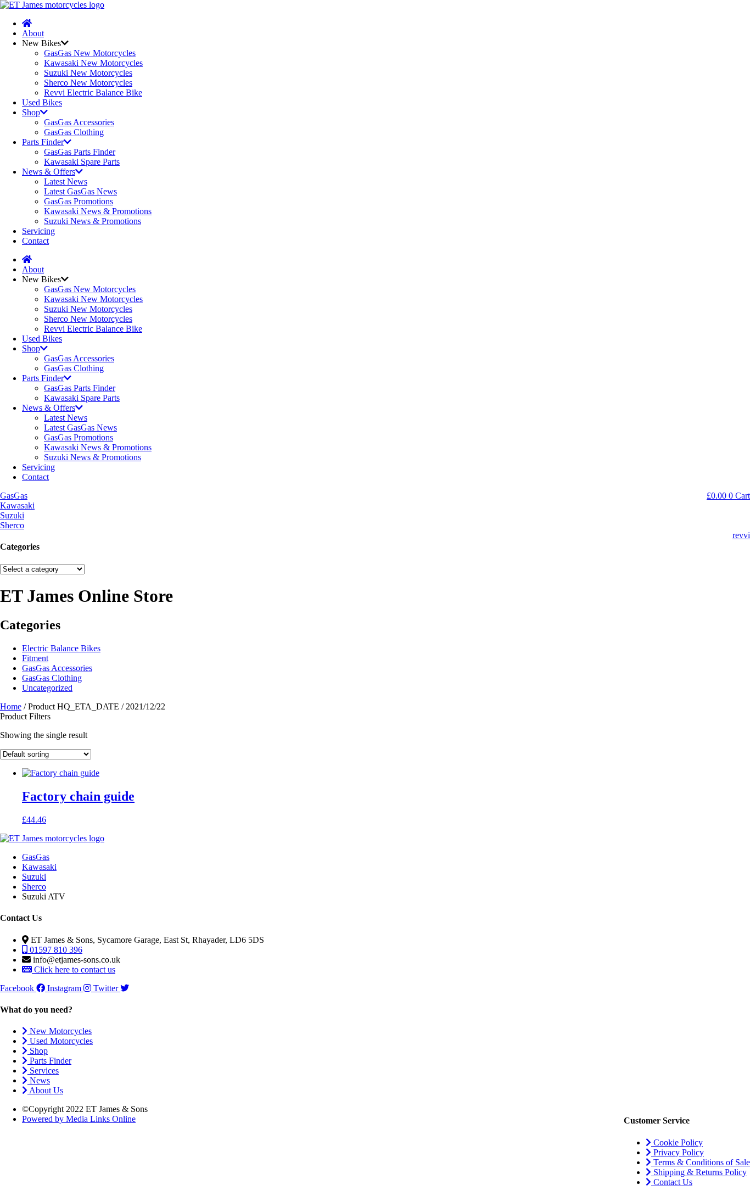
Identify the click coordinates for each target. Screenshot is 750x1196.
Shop (31, 112)
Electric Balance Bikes (61, 648)
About (33, 33)
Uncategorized (47, 687)
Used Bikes (42, 102)
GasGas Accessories (79, 122)
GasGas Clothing (74, 132)
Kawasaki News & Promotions (98, 211)
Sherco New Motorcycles (88, 82)
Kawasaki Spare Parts (82, 161)
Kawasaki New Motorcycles (93, 63)
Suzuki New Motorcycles (88, 72)
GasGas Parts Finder (79, 152)
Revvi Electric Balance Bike (93, 92)
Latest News (65, 181)
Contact (35, 240)
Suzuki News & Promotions (92, 221)
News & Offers (48, 171)
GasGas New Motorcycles (90, 53)
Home (10, 706)
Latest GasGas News (80, 191)
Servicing (38, 231)
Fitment (35, 658)
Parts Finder (43, 142)
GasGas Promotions (78, 201)
